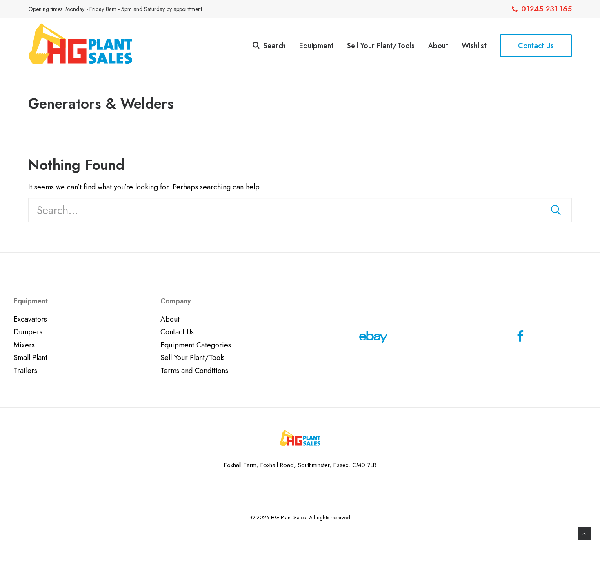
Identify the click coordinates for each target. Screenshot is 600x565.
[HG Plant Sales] (80, 43)
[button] (556, 210)
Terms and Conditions (194, 370)
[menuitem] (542, 9)
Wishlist (474, 45)
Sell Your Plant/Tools (381, 45)
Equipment (316, 45)
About (438, 45)
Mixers (24, 345)
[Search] (300, 210)
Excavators (30, 319)
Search (274, 45)
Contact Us (177, 332)
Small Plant (30, 357)
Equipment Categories (195, 345)
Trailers (25, 370)
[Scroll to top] (584, 532)
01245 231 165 (546, 9)
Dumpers (27, 332)
